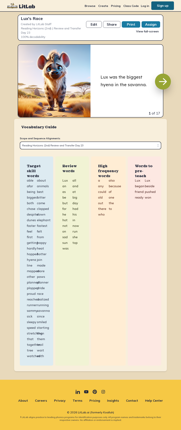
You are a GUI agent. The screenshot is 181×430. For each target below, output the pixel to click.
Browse (90, 6)
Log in (145, 6)
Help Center (154, 401)
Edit (93, 24)
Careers (41, 401)
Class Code (131, 6)
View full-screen (147, 31)
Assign (151, 24)
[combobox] (90, 145)
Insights (113, 401)
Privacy (60, 401)
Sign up (162, 6)
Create (103, 6)
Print (131, 24)
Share (112, 24)
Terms (77, 401)
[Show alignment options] (158, 145)
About (23, 401)
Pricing (116, 6)
